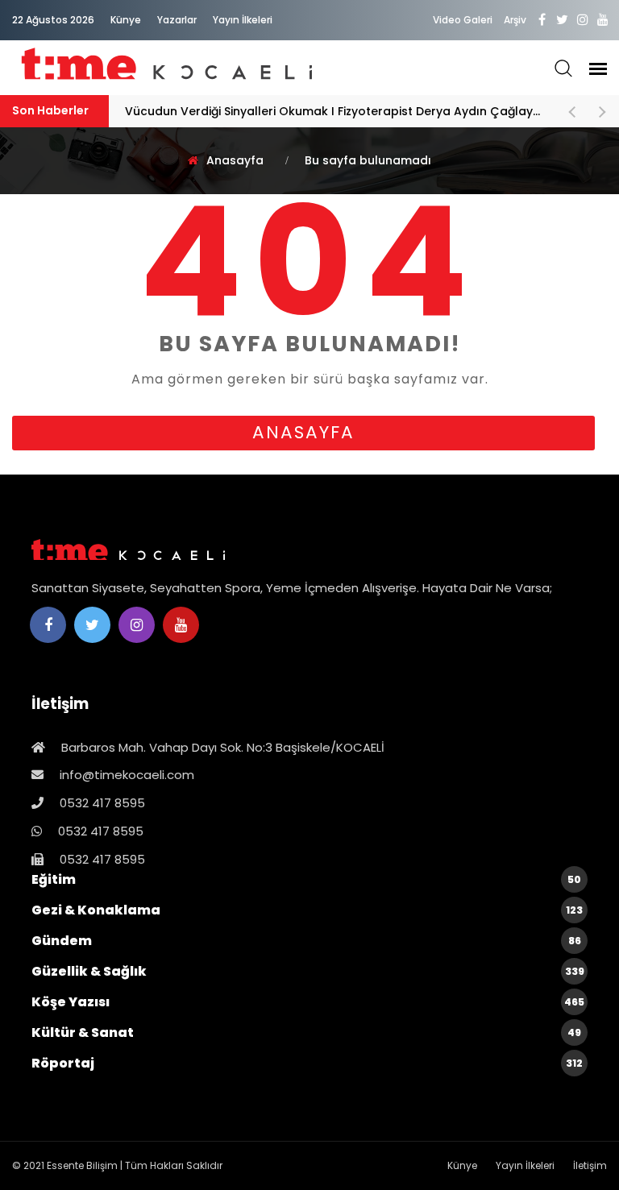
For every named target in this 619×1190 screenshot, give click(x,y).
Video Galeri (462, 20)
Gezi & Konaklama (307, 910)
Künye (125, 20)
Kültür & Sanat (306, 1032)
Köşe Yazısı (307, 1002)
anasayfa (303, 432)
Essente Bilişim (82, 1165)
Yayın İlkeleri (242, 20)
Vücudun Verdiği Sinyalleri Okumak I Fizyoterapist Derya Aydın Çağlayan (337, 111)
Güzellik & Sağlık (307, 971)
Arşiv (515, 20)
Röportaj (307, 1063)
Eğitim (306, 879)
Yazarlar (177, 20)
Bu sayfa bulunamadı (368, 160)
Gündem (306, 940)
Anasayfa (235, 160)
